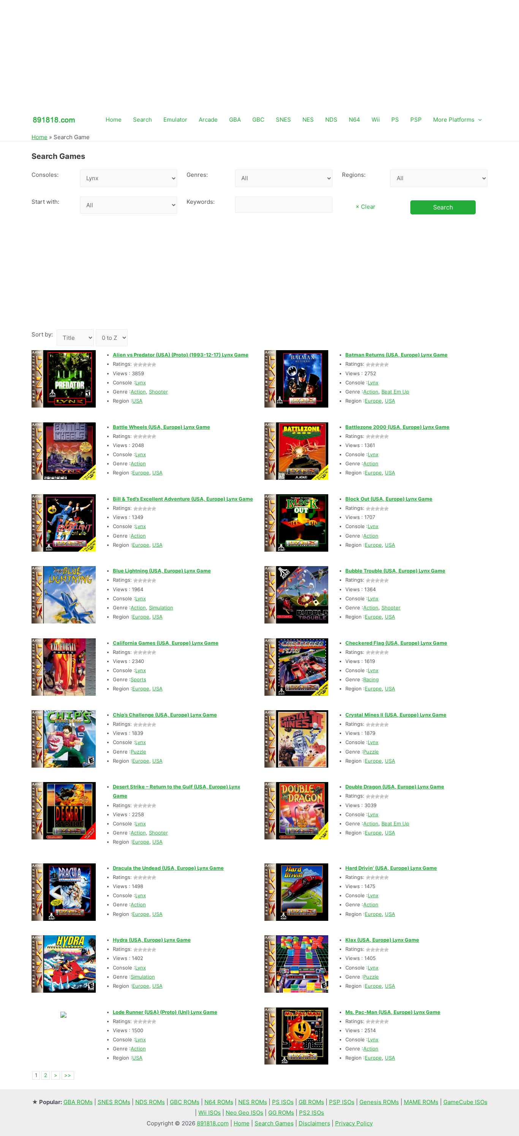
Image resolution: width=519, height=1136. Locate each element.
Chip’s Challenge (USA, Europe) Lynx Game (165, 715)
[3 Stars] (144, 364)
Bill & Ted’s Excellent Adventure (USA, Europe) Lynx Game (183, 499)
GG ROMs (281, 1112)
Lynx (140, 382)
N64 (354, 119)
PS (395, 119)
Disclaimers (314, 1123)
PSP (416, 119)
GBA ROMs (78, 1102)
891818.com (213, 1123)
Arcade (208, 119)
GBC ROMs (184, 1102)
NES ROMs (252, 1102)
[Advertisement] (259, 53)
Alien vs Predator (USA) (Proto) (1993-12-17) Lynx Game (180, 355)
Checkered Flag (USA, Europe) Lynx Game (396, 643)
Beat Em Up (395, 392)
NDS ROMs (150, 1102)
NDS (331, 119)
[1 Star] (135, 364)
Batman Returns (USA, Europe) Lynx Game (396, 355)
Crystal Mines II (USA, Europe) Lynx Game (395, 715)
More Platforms (454, 119)
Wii (376, 119)
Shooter (158, 392)
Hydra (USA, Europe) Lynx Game (152, 940)
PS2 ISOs (311, 1112)
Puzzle (138, 752)
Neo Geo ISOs (244, 1112)
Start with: (45, 201)
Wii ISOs (209, 1112)
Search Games (274, 1123)
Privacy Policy (354, 1123)
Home (114, 119)
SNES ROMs (114, 1102)
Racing (371, 679)
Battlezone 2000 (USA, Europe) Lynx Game (397, 427)
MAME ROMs (421, 1102)
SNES (283, 119)
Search (142, 119)
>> (67, 1075)
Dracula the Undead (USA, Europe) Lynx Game (168, 868)
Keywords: (201, 201)
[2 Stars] (140, 364)
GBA (235, 119)
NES (308, 119)
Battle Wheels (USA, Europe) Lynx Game (161, 427)
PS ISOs (283, 1102)
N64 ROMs (218, 1102)
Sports (138, 679)
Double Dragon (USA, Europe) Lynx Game (394, 787)
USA (137, 401)
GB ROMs (311, 1102)
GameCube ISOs (465, 1102)
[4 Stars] (149, 364)
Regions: (354, 174)
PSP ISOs (341, 1102)
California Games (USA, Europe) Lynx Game (165, 643)
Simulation (161, 607)
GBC (258, 119)
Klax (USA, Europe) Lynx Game (382, 940)
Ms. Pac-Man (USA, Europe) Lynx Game (392, 1012)
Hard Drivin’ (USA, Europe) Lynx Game (391, 868)
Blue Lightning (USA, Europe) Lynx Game (162, 571)
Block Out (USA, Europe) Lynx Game (388, 499)
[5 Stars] (154, 364)
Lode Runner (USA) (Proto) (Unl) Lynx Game (165, 1012)
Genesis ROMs (379, 1102)
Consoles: (45, 174)
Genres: (197, 174)
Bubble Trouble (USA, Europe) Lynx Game (395, 571)
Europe (373, 401)
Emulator (175, 119)
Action (138, 392)
